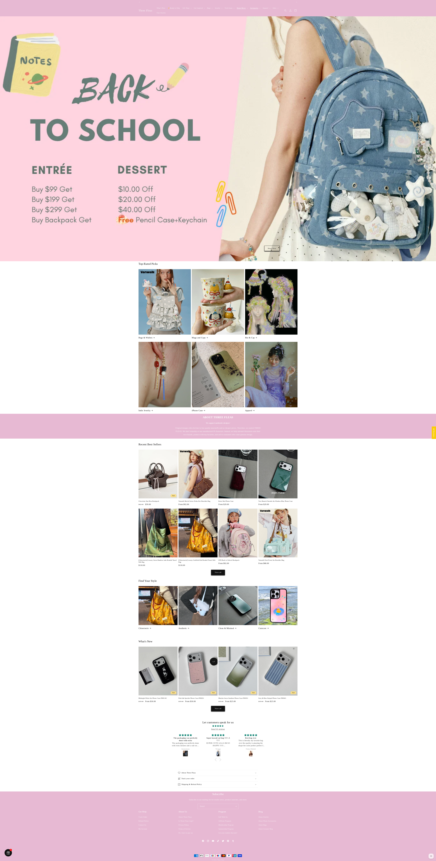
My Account (143, 829)
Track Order (143, 817)
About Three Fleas (185, 817)
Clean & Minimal (226, 628)
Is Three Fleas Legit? (186, 821)
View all (218, 572)
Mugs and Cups (199, 338)
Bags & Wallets (145, 338)
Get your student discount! (227, 833)
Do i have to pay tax (185, 833)
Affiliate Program (224, 821)
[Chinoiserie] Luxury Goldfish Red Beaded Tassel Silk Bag (196, 561)
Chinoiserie (144, 628)
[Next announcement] (296, 2)
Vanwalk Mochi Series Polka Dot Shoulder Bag (194, 501)
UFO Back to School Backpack (228, 560)
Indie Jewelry (145, 410)
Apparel (248, 410)
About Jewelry (263, 817)
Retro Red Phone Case (226, 501)
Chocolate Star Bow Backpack (149, 501)
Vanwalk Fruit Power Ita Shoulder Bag (271, 560)
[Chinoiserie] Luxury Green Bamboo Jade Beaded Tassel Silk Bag (158, 561)
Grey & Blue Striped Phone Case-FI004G (272, 698)
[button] (187, 8)
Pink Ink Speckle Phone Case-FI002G (191, 698)
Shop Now (272, 248)
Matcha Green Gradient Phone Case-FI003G (233, 698)
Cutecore (262, 628)
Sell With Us (222, 817)
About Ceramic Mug (265, 829)
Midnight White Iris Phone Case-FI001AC (153, 698)
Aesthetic (182, 628)
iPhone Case (197, 410)
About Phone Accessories (267, 821)
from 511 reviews (218, 729)
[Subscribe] (235, 806)
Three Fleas (220, 860)
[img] (218, 726)
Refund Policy (144, 821)
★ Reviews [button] (434, 432)
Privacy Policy (183, 825)
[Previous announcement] (139, 2)
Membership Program (226, 825)
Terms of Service (184, 829)
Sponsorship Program (226, 829)
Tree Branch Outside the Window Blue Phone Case (275, 501)
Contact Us (142, 825)
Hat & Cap (250, 338)
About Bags (262, 825)
